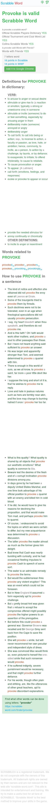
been (37, 483)
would (40, 333)
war (19, 625)
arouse (14, 98)
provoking (21, 268)
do (44, 113)
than (35, 340)
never (11, 643)
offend (41, 157)
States (27, 487)
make (24, 124)
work (10, 336)
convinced (23, 651)
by (41, 117)
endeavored (27, 523)
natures (39, 391)
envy (42, 292)
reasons (12, 508)
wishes (20, 384)
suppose (13, 380)
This (10, 570)
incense (29, 139)
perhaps (28, 516)
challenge (13, 153)
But (9, 343)
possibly (41, 611)
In (9, 483)
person (24, 150)
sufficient (12, 347)
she (45, 289)
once (20, 402)
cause (26, 160)
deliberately (14, 124)
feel (13, 117)
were (27, 307)
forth (18, 135)
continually (21, 236)
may (24, 398)
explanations (36, 691)
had (31, 483)
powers (33, 614)
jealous (31, 391)
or (30, 98)
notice (24, 289)
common (23, 468)
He (9, 351)
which (25, 527)
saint (10, 373)
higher (24, 614)
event (19, 585)
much (14, 545)
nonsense (37, 658)
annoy (11, 236)
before (15, 621)
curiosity (26, 556)
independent (19, 647)
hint (30, 603)
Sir (23, 629)
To (9, 135)
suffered (17, 665)
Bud (10, 552)
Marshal (36, 487)
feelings (34, 171)
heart (21, 322)
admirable (31, 570)
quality (24, 457)
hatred (11, 402)
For (9, 680)
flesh (44, 472)
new (27, 530)
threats (30, 303)
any (19, 581)
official (11, 494)
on (20, 527)
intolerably (13, 160)
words (19, 680)
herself (34, 654)
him (15, 362)
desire (42, 98)
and (42, 171)
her (9, 376)
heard (27, 343)
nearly (39, 552)
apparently (34, 351)
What (10, 457)
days (13, 483)
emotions (24, 171)
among (22, 479)
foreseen (12, 589)
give (23, 102)
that (10, 384)
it (43, 380)
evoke (11, 179)
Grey (37, 629)
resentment (36, 244)
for (41, 232)
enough (21, 365)
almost (44, 541)
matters (24, 336)
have (16, 343)
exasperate (16, 157)
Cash (27, 552)
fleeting (24, 559)
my (16, 322)
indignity (27, 665)
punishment (14, 669)
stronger (12, 354)
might (33, 611)
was (14, 351)
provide (12, 232)
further (37, 673)
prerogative (32, 618)
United (19, 487)
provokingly (35, 268)
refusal (18, 607)
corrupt (21, 475)
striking (16, 684)
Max (32, 651)
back (10, 632)
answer (38, 347)
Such (10, 307)
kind (15, 289)
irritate (30, 157)
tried (36, 300)
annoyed (12, 128)
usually (11, 318)
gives (36, 545)
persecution (32, 318)
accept (29, 607)
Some (11, 300)
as (29, 142)
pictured (22, 654)
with (10, 362)
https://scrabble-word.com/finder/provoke (18, 707)
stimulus (34, 232)
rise (29, 102)
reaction (41, 102)
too (40, 402)
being (37, 135)
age (33, 311)
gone (19, 483)
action (11, 139)
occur (45, 179)
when (39, 311)
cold (45, 497)
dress (39, 647)
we (18, 369)
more (21, 373)
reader (36, 541)
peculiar (42, 643)
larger (20, 351)
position (19, 494)
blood (11, 501)
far (15, 373)
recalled (12, 629)
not (23, 292)
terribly (30, 394)
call (13, 135)
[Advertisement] (25, 206)
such (10, 394)
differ (13, 530)
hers (19, 394)
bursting (12, 556)
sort (10, 567)
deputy (11, 487)
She (10, 640)
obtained (12, 292)
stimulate (13, 102)
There (11, 365)
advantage (29, 490)
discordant (23, 691)
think (45, 651)
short (36, 380)
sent (43, 629)
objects (26, 461)
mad (15, 516)
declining (26, 508)
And (10, 333)
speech (31, 563)
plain (41, 680)
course (14, 523)
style (29, 647)
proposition (14, 512)
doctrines (19, 307)
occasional (13, 559)
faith (22, 333)
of (19, 289)
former (28, 545)
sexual (35, 98)
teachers (28, 687)
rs (33, 264)
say (11, 322)
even (10, 296)
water (16, 570)
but (19, 530)
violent (25, 581)
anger (25, 98)
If (8, 505)
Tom (25, 354)
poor (28, 373)
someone (34, 109)
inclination (31, 475)
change (31, 398)
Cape (26, 632)
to (9, 98)
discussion (13, 538)
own (35, 643)
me (19, 329)
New (17, 592)
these (42, 340)
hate (40, 142)
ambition (12, 146)
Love (10, 391)
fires (41, 578)
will (14, 640)
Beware (12, 472)
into (31, 135)
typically (25, 106)
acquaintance (38, 530)
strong (35, 106)
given (41, 603)
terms (27, 574)
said (43, 343)
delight (11, 548)
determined (14, 358)
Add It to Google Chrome (20, 68)
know (27, 369)
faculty (11, 142)
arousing (12, 120)
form (10, 596)
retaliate (37, 160)
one (23, 109)
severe (37, 665)
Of (9, 523)
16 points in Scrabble (16, 60)
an (29, 311)
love (34, 142)
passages (27, 340)
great (19, 687)
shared (11, 461)
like (45, 373)
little (34, 373)
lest (19, 472)
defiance (42, 153)
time (14, 490)
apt (26, 596)
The (10, 289)
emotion (15, 106)
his (40, 490)
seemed (38, 354)
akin (43, 394)
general (12, 625)
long (25, 380)
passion (22, 142)
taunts (26, 153)
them (30, 120)
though (28, 680)
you (28, 479)
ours (10, 369)
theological (14, 314)
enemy (20, 497)
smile (31, 640)
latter (15, 541)
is (14, 333)
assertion (13, 618)
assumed (37, 592)
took (20, 490)
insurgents (27, 300)
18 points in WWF (14, 64)
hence (21, 146)
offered (26, 611)
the (18, 232)
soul (10, 340)
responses (13, 175)
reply (10, 387)
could (33, 585)
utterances (41, 684)
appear (34, 179)
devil (39, 373)
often (35, 680)
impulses (34, 559)
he (13, 384)
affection (37, 289)
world (37, 365)
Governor (27, 625)
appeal (14, 168)
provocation (24, 164)
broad (24, 603)
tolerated (12, 311)
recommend (21, 643)
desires (30, 472)
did (19, 292)
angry (24, 128)
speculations (27, 314)
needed (25, 232)
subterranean (30, 578)
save (35, 632)
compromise (14, 611)
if (16, 402)
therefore (29, 325)
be (39, 307)
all (22, 369)
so (9, 654)
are (24, 394)
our (9, 465)
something (21, 117)
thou (44, 322)
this (17, 333)
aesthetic (17, 465)
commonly (32, 146)
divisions (12, 479)
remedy (42, 570)
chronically (36, 236)
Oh (28, 333)
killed (32, 497)
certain (43, 527)
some (41, 563)
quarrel (39, 358)
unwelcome (14, 109)
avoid (41, 523)
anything (35, 343)
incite (24, 113)
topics (15, 527)
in (28, 109)
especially (33, 117)
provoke (22, 179)
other (16, 336)
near (37, 394)
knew (16, 552)
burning (43, 398)
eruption (34, 581)
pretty (17, 603)
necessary (37, 669)
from (16, 632)
